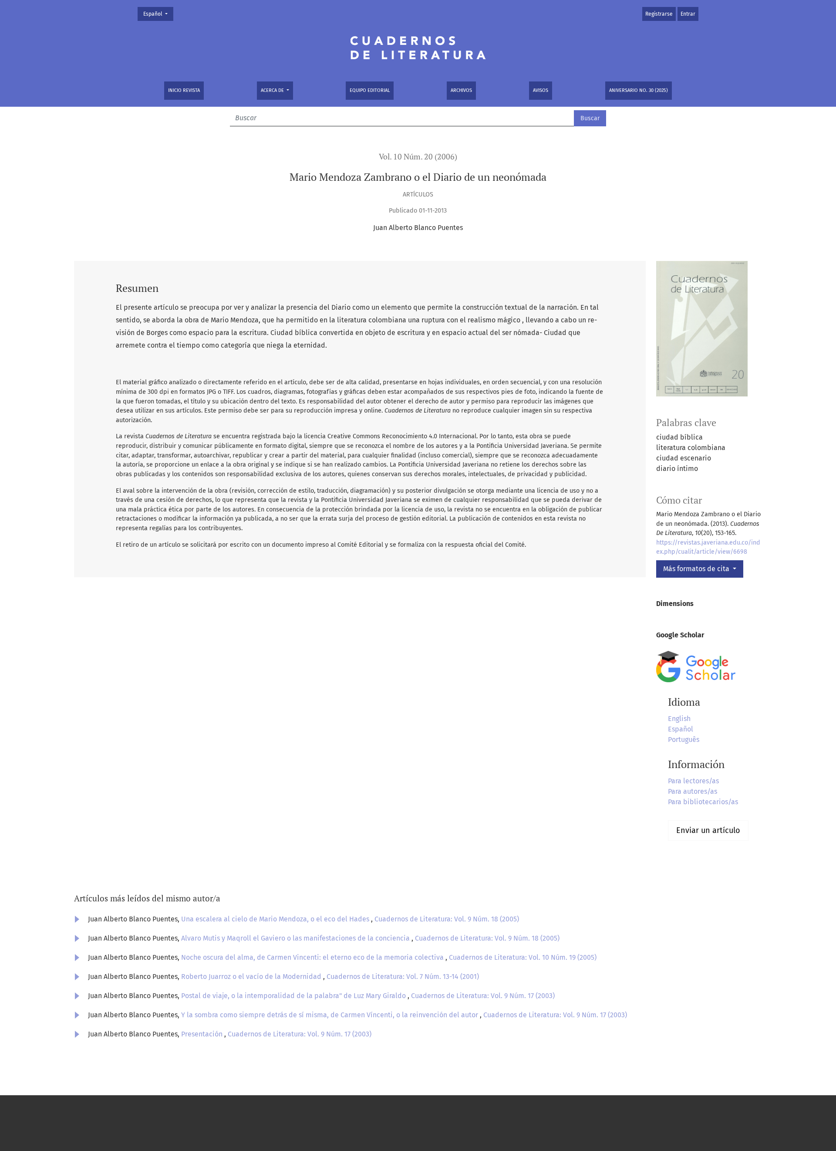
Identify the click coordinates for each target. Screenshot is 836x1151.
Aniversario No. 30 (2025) (638, 90)
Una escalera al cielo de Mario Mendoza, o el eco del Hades (276, 919)
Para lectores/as (693, 781)
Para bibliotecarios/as (703, 802)
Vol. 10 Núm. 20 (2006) (418, 157)
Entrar (688, 14)
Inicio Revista (184, 90)
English (679, 718)
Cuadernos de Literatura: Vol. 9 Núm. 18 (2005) (446, 919)
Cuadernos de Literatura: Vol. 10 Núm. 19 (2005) (523, 957)
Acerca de (273, 90)
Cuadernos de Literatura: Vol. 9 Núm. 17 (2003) (483, 996)
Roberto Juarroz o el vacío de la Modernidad (252, 976)
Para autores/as (692, 791)
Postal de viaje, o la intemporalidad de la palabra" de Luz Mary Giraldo (294, 996)
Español (158, 13)
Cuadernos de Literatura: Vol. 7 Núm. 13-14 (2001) (403, 976)
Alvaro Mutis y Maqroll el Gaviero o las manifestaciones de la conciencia (296, 938)
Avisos (540, 90)
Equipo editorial (370, 90)
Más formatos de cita (697, 569)
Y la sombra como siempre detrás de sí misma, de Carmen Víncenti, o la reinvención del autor (330, 1015)
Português (683, 739)
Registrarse (659, 14)
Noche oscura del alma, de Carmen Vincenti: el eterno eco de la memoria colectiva (313, 957)
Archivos (461, 90)
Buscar (590, 118)
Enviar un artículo (708, 830)
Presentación (202, 1034)
